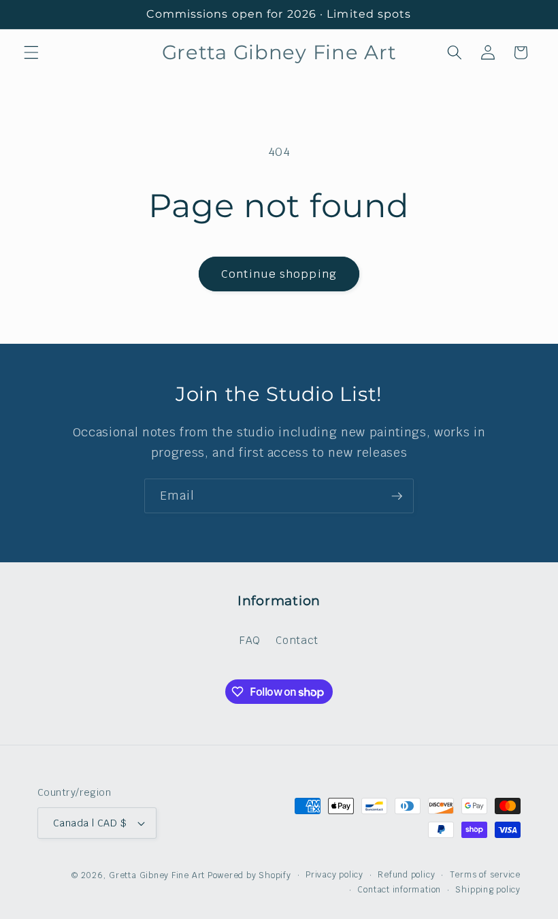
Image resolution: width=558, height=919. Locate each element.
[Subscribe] (396, 496)
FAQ (250, 640)
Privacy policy (334, 874)
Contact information (399, 889)
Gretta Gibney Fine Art (157, 875)
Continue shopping (279, 273)
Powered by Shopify (249, 875)
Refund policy (406, 874)
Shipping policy (488, 889)
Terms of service (485, 874)
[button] (31, 52)
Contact (297, 640)
